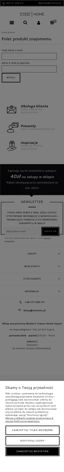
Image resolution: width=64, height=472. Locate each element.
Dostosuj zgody (32, 441)
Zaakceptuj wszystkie (32, 451)
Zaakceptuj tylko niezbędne (32, 430)
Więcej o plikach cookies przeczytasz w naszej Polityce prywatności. (29, 419)
